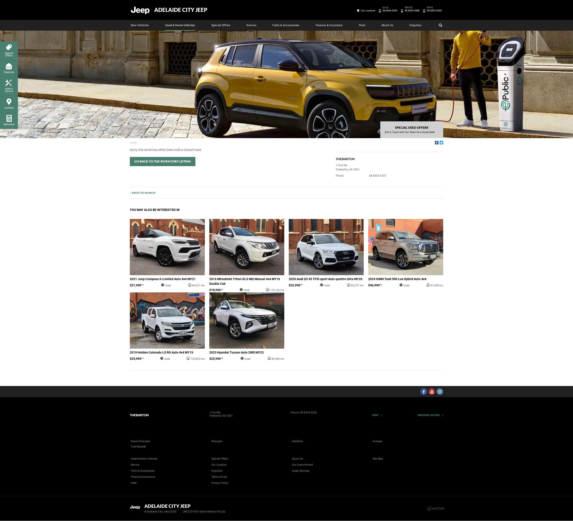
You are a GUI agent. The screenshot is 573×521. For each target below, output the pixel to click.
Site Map (377, 458)
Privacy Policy (219, 483)
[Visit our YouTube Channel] (431, 391)
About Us (387, 25)
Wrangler (216, 441)
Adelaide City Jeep (180, 10)
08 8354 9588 (412, 10)
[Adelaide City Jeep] (140, 10)
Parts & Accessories (285, 25)
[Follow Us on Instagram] (439, 391)
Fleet (362, 25)
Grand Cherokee (140, 441)
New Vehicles (140, 25)
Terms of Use (219, 476)
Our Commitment (302, 464)
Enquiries (415, 25)
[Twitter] (441, 142)
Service (251, 25)
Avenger (377, 441)
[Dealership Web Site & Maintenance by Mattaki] (436, 508)
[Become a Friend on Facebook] (423, 391)
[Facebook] (436, 142)
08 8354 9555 (390, 10)
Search (440, 25)
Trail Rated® (138, 446)
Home (133, 143)
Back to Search (143, 192)
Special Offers (221, 25)
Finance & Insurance (329, 25)
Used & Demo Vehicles (180, 25)
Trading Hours (428, 415)
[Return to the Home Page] (136, 508)
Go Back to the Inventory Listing (162, 161)
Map (375, 415)
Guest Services (300, 470)
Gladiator (297, 441)
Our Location (368, 10)
